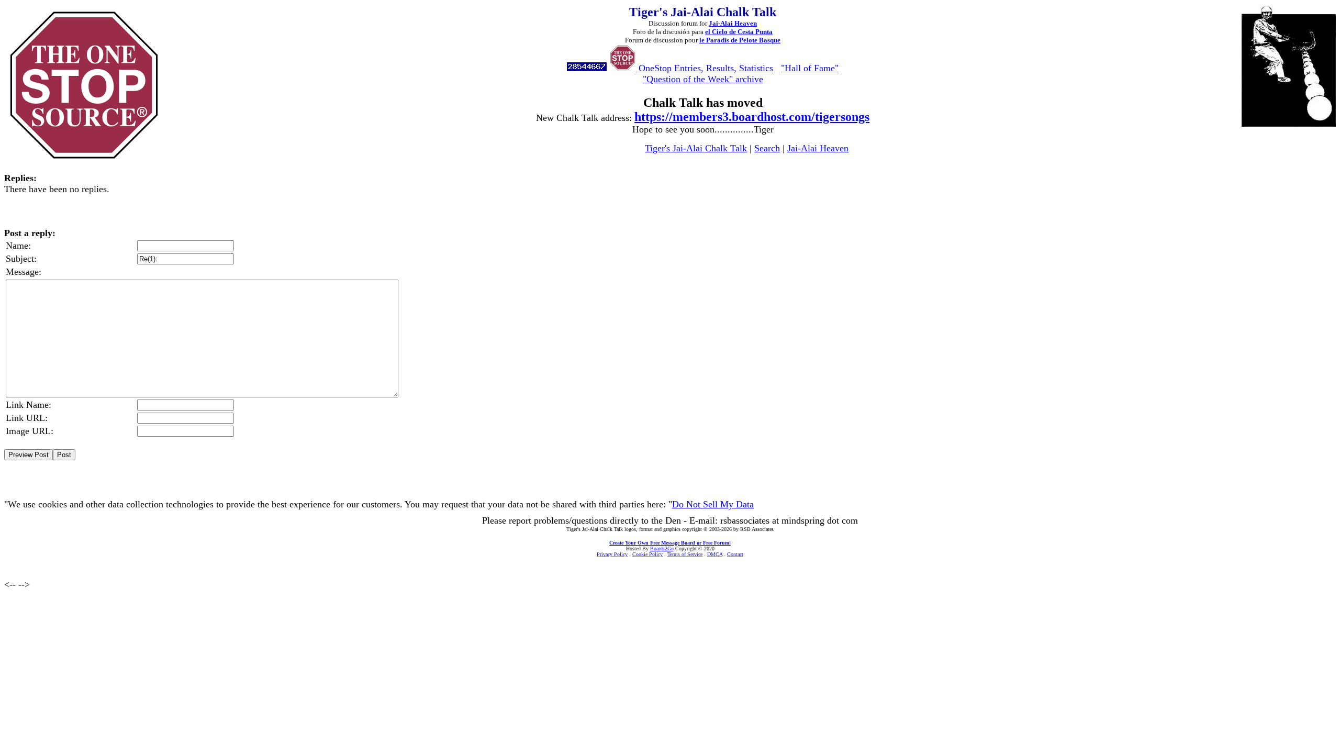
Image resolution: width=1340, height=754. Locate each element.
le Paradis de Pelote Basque (739, 40)
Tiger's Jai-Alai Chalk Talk (696, 148)
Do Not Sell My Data (713, 504)
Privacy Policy (612, 554)
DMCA (714, 554)
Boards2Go (662, 548)
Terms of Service (684, 554)
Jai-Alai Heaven (733, 23)
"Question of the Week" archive (703, 79)
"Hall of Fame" (810, 68)
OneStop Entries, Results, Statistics (704, 68)
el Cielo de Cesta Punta (739, 32)
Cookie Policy (647, 554)
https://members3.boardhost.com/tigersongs (751, 117)
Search (767, 148)
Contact (735, 554)
